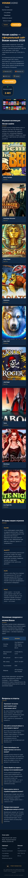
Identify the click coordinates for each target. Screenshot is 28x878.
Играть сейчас (9, 81)
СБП (19, 848)
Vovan (10, 3)
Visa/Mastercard (22, 850)
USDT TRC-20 (21, 853)
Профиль (6, 24)
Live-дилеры (7, 12)
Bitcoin (19, 855)
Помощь (7, 7)
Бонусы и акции (7, 20)
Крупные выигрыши (7, 9)
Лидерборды (7, 15)
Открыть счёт (16, 24)
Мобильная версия (7, 18)
